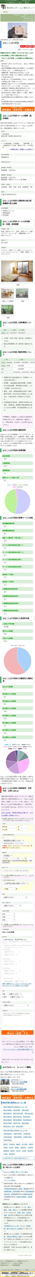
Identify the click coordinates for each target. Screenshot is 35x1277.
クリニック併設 (9, 1180)
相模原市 (6, 1151)
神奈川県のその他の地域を (13, 1158)
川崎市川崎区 (17, 1134)
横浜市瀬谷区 (7, 1120)
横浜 (5, 1210)
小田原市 (30, 1147)
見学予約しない (22, 939)
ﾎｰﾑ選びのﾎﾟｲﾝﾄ (5, 1263)
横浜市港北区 (17, 1116)
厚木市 (11, 1147)
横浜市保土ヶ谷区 (9, 1126)
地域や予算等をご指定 (14, 1236)
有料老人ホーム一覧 (12, 1226)
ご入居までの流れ (17, 1263)
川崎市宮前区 (7, 1140)
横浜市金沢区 (29, 1113)
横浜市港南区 (7, 1116)
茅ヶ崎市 (25, 1144)
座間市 (13, 1151)
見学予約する (8, 939)
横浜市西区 (25, 1123)
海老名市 (23, 1147)
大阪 (5, 1215)
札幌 (18, 1212)
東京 (29, 1207)
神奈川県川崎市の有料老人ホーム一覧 (15, 1130)
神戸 (9, 1215)
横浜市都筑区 (17, 1120)
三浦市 (24, 1151)
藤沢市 (5, 1144)
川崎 (9, 1210)
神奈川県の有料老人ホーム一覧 (14, 1103)
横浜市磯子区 (7, 1113)
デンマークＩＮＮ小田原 (19, 1082)
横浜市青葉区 (7, 1110)
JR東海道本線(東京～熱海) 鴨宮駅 (16, 1189)
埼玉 (14, 1210)
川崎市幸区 (26, 1134)
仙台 (23, 1212)
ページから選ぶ (16, 1172)
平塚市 (5, 1147)
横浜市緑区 (19, 1126)
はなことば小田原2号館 (19, 1089)
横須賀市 (12, 1154)
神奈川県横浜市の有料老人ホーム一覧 (15, 1107)
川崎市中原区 (27, 1137)
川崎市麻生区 (7, 1134)
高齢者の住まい (5, 1265)
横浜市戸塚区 (7, 1123)
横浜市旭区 (16, 1110)
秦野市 (31, 1144)
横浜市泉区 (25, 1110)
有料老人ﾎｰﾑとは (22, 1261)
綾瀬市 (17, 1147)
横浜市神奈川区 (18, 1113)
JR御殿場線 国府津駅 (11, 1191)
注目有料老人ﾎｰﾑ (10, 1261)
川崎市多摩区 (17, 1137)
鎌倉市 (18, 1144)
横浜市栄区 (26, 1116)
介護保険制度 (16, 1265)
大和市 (5, 1154)
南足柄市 (30, 1151)
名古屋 (28, 1212)
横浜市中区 (16, 1123)
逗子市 (18, 1151)
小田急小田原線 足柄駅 (24, 1197)
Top (1, 1261)
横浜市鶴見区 (27, 1120)
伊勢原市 (12, 1144)
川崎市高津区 (7, 1137)
